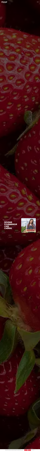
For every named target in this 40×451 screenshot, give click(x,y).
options (22, 450)
